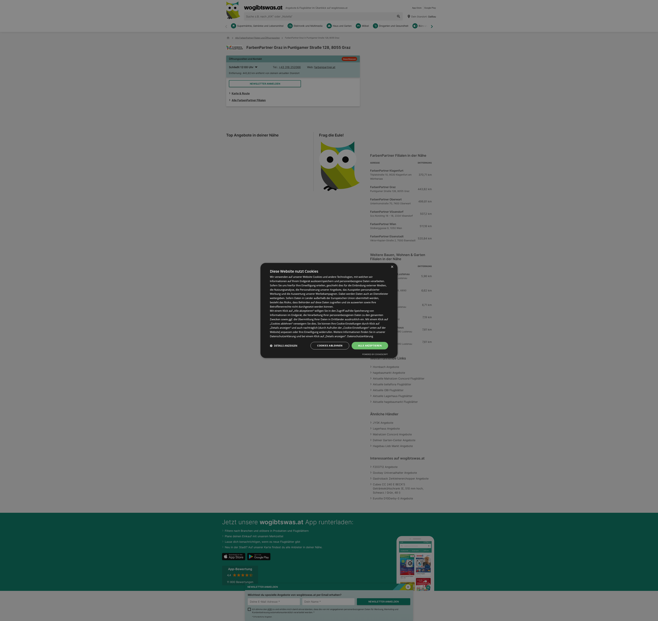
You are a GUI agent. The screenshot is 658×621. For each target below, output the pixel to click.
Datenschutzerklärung (360, 336)
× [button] (392, 267)
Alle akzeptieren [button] (370, 345)
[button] (283, 345)
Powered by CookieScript (375, 354)
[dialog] (329, 310)
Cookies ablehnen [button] (329, 345)
